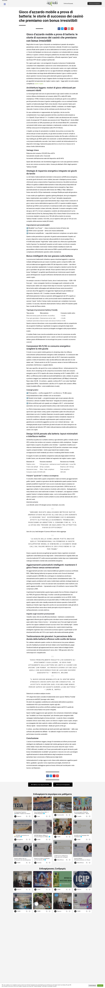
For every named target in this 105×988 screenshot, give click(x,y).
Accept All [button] (100, 985)
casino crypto (39, 83)
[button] (59, 28)
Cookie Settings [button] (92, 985)
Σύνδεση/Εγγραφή (68, 3)
